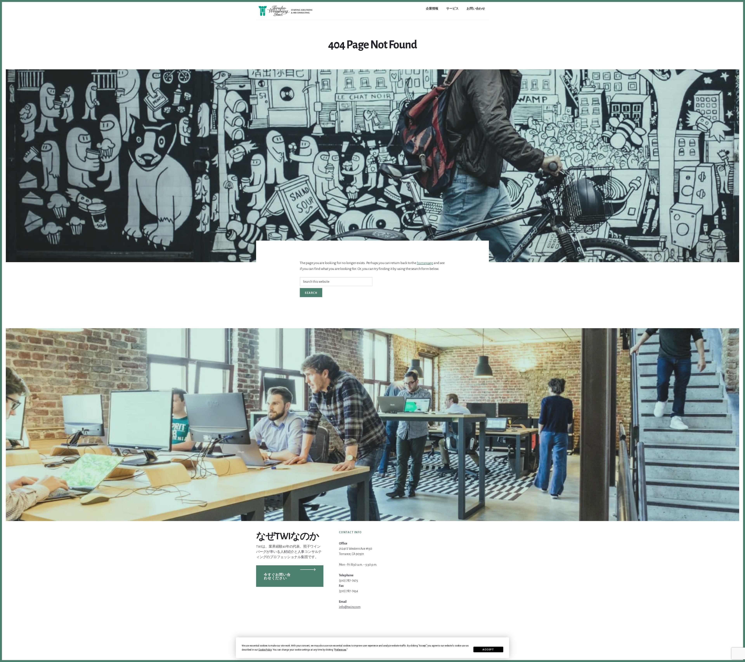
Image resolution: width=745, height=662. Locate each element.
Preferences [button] (340, 649)
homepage (425, 263)
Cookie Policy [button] (265, 649)
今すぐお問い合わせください (277, 576)
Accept (488, 649)
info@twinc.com (349, 607)
